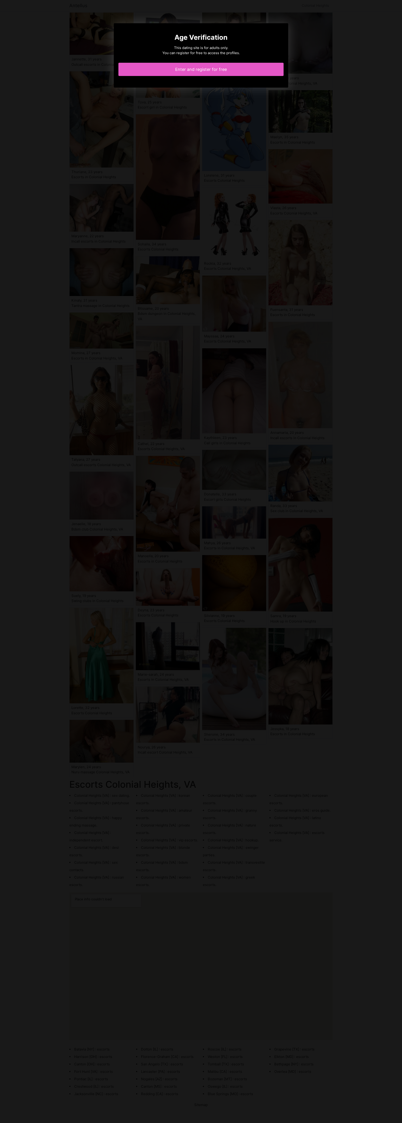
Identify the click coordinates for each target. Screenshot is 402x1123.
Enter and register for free (201, 69)
